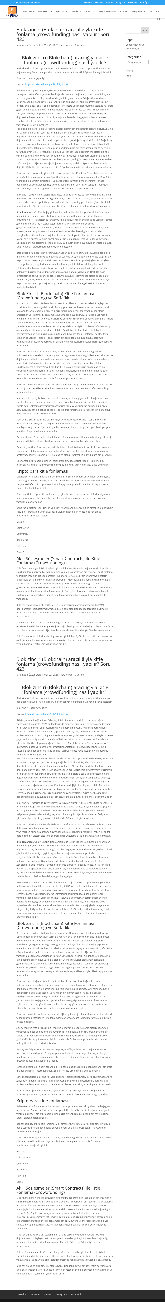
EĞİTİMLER (62, 11)
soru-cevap (67, 45)
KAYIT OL (154, 11)
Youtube (99, 3)
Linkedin (88, 3)
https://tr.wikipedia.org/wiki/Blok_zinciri (46, 84)
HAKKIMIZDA (45, 11)
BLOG (88, 11)
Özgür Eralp (35, 45)
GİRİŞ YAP (137, 11)
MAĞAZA (76, 11)
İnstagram (120, 3)
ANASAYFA (28, 11)
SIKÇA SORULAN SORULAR (113, 11)
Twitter (109, 3)
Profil (128, 75)
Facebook (132, 3)
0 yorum (79, 45)
